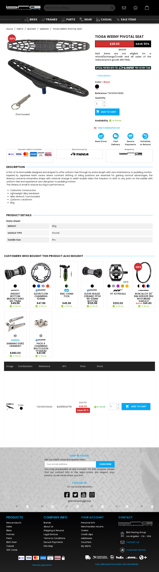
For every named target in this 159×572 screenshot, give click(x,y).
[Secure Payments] (30, 155)
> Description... (104, 75)
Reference (101, 93)
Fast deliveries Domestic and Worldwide (116, 564)
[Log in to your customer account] (135, 7)
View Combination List (109, 128)
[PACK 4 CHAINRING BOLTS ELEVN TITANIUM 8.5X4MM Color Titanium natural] (41, 336)
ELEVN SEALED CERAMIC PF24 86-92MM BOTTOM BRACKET (92, 299)
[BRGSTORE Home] (23, 7)
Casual (10, 546)
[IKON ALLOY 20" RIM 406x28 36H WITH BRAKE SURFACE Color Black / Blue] (148, 286)
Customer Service (136, 549)
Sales (9, 526)
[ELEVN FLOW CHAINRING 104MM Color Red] (48, 286)
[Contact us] (124, 7)
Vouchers (86, 542)
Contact (125, 517)
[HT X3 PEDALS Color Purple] (118, 286)
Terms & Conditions (54, 538)
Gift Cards (11, 549)
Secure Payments (53, 542)
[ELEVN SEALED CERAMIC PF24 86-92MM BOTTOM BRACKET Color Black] (92, 286)
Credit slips (87, 534)
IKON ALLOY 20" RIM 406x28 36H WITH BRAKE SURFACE (143, 297)
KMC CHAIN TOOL (66, 295)
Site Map (48, 546)
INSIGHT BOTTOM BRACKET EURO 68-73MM (15, 297)
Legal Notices (51, 534)
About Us (48, 526)
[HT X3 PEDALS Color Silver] (113, 286)
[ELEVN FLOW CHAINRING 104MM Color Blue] (39, 286)
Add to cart (106, 112)
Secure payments (42, 565)
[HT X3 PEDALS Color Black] (109, 286)
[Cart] (147, 8)
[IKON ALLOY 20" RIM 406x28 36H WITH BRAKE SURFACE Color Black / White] (139, 286)
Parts (9, 538)
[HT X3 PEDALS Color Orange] (127, 286)
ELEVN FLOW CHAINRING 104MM (41, 296)
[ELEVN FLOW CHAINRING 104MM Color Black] (34, 286)
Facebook (67, 495)
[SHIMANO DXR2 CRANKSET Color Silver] (15, 336)
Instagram (92, 495)
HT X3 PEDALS (118, 294)
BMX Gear (11, 542)
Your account (92, 517)
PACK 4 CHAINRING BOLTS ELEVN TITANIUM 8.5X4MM (41, 348)
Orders (84, 530)
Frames (10, 534)
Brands (47, 522)
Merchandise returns (92, 526)
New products (13, 522)
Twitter (75, 495)
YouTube (84, 495)
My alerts (86, 546)
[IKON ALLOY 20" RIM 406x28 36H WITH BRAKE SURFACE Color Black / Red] (143, 286)
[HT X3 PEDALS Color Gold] (122, 286)
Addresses (86, 538)
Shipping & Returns (54, 530)
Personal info (88, 522)
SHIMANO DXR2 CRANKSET (15, 344)
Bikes (9, 530)
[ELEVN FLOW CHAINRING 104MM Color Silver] (43, 286)
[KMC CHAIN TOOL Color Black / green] (66, 286)
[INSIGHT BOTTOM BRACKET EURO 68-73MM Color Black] (15, 286)
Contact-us (132, 542)
